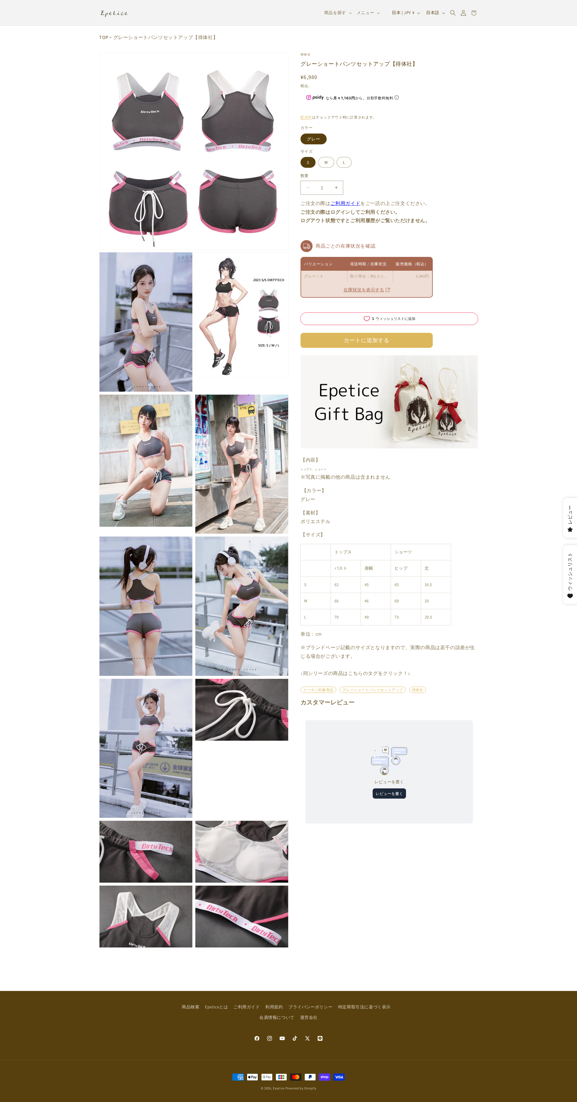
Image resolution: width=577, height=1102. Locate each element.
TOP (103, 37)
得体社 (306, 54)
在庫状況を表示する (363, 289)
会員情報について (277, 1017)
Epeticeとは (216, 1007)
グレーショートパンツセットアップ (372, 690)
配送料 (306, 117)
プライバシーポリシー (310, 1007)
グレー (313, 139)
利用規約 (274, 1007)
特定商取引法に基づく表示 (364, 1007)
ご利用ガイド (346, 203)
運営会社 (309, 1017)
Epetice (279, 1088)
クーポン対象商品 (318, 690)
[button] (452, 13)
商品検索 (190, 1007)
